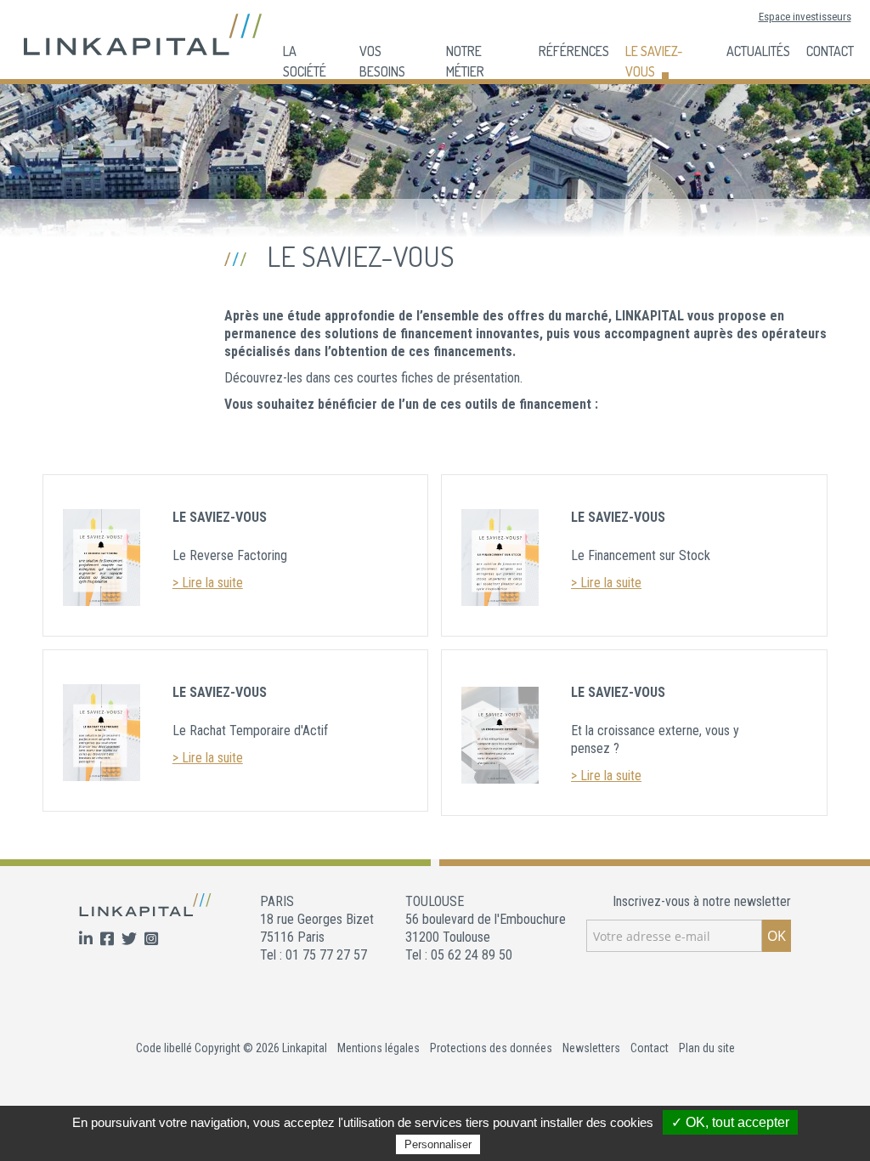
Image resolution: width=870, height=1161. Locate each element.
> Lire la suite (207, 583)
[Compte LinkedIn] (87, 940)
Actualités (758, 50)
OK (776, 935)
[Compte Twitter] (130, 940)
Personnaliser (438, 1144)
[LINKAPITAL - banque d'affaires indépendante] (143, 33)
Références (574, 50)
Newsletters (591, 1048)
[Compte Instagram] (151, 940)
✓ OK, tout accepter (730, 1122)
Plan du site (707, 1048)
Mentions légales (378, 1048)
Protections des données (491, 1048)
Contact (830, 50)
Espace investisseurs (805, 16)
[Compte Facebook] (108, 940)
